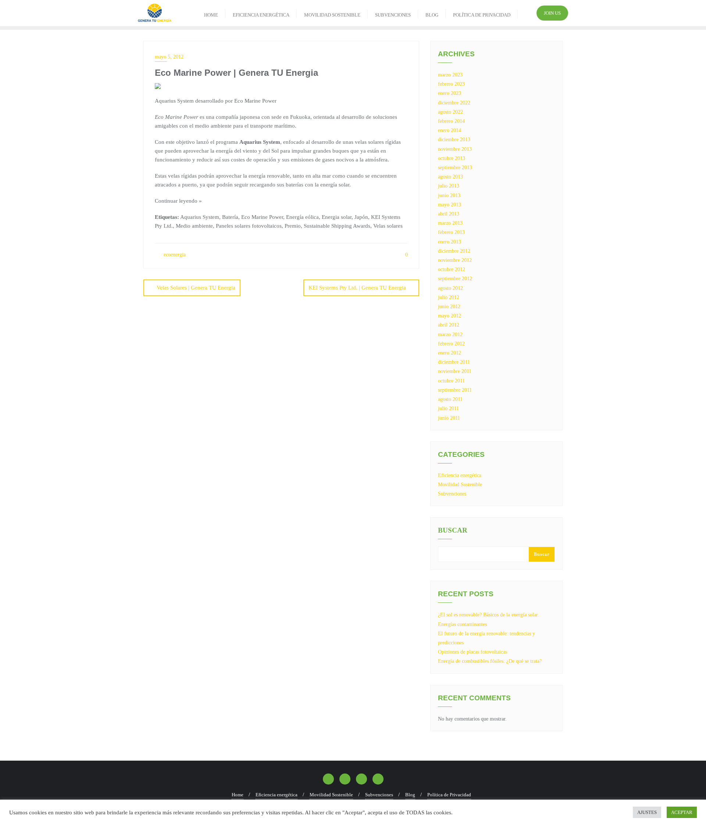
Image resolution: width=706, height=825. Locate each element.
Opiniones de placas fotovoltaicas (472, 652)
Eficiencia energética (459, 475)
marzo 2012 (450, 334)
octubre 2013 (451, 158)
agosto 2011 (450, 399)
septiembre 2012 (455, 278)
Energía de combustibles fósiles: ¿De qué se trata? (490, 661)
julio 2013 (448, 186)
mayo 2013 (449, 204)
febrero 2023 (451, 84)
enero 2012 (449, 353)
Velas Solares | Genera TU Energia (196, 288)
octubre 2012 (451, 269)
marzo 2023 (450, 75)
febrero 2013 (451, 232)
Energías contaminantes (462, 624)
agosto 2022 (450, 112)
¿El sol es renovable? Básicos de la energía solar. (488, 615)
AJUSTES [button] (647, 812)
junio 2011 (449, 418)
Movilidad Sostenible (460, 484)
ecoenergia (174, 254)
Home (237, 794)
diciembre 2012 (454, 251)
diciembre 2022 (454, 103)
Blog (410, 794)
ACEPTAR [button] (681, 812)
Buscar (452, 530)
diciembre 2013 (454, 139)
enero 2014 (449, 130)
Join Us (552, 13)
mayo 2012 (449, 316)
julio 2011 (448, 408)
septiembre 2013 (455, 167)
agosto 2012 (450, 288)
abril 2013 (448, 214)
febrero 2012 (451, 343)
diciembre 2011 (454, 362)
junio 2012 (449, 306)
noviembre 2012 (455, 260)
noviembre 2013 (455, 149)
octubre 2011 (451, 381)
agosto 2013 (450, 176)
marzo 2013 (450, 223)
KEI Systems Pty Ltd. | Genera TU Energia (357, 288)
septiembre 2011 (455, 390)
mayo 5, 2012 (169, 57)
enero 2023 (449, 93)
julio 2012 (448, 297)
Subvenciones (452, 494)
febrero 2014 (451, 121)
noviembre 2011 (454, 371)
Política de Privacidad (449, 794)
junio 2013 (449, 195)
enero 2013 (449, 242)
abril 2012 (448, 325)
